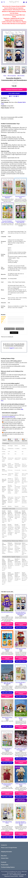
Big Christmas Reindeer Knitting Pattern (7, 784)
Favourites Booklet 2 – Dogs (20, 197)
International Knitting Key (8, 416)
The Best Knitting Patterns (8, 867)
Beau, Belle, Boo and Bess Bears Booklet (7, 683)
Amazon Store (4, 858)
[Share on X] (13, 96)
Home (5, 75)
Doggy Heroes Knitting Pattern (21, 649)
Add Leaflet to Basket (14, 93)
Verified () (20, 328)
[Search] (4, 2)
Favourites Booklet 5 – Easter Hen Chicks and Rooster (21, 823)
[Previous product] (16, 83)
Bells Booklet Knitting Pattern (7, 718)
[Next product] (14, 83)
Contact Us (4, 845)
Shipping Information (6, 851)
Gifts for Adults (20, 75)
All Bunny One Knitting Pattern (20, 784)
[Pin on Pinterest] (16, 96)
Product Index (4, 864)
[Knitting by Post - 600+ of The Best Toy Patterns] (14, 2)
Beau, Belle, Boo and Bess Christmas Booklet (21, 749)
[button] (2, 2)
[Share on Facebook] (11, 96)
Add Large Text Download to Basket (21, 800)
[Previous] (3, 47)
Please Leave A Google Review (9, 847)
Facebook (3, 862)
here (2, 400)
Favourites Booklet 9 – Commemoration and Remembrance (21, 613)
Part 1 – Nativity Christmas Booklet (21, 718)
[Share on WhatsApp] (9, 96)
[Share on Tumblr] (18, 96)
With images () (10, 328)
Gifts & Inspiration (12, 75)
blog (22, 409)
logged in (11, 348)
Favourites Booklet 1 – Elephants (7, 197)
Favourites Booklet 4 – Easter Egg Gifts (20, 222)
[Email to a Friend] (14, 96)
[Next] (25, 47)
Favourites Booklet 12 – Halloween (7, 649)
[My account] (26, 2)
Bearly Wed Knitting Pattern (7, 822)
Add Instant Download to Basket (14, 89)
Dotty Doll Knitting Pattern (7, 612)
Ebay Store (4, 855)
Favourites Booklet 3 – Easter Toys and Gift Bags (7, 222)
